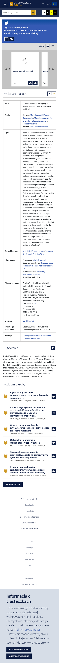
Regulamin (29, 505)
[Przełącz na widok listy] (53, 46)
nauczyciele (27, 274)
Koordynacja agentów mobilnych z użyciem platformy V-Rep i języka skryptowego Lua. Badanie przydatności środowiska (27, 411)
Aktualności (29, 578)
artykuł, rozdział (39, 260)
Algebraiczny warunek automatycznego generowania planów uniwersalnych (29, 395)
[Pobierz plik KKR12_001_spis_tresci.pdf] (30, 83)
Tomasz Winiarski (30, 124)
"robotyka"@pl (38, 251)
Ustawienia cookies (29, 523)
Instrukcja (29, 511)
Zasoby (29, 542)
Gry (29, 565)
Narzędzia (29, 559)
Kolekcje (29, 547)
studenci (36, 274)
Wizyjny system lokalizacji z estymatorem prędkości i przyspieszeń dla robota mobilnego (29, 428)
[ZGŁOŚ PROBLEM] (6, 39)
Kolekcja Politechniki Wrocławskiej (37, 335)
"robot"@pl (27, 251)
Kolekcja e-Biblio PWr (31, 338)
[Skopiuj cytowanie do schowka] (53, 348)
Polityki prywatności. (27, 629)
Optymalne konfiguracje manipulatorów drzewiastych (25, 441)
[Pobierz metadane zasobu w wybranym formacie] (51, 94)
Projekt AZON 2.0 (29, 584)
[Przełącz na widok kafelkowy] (48, 46)
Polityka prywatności (29, 499)
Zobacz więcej (13, 484)
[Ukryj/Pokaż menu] (5, 4)
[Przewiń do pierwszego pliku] (6, 69)
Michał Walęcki (36, 115)
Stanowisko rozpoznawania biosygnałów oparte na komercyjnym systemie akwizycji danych (29, 454)
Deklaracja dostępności (29, 517)
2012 (37, 303)
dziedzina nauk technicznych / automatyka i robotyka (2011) (38, 266)
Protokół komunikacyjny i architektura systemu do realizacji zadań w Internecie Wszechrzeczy (27, 469)
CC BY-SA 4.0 (28, 321)
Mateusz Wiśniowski (39, 121)
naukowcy (41, 271)
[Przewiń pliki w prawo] (49, 69)
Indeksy (29, 553)
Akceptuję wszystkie (19, 656)
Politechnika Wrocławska (40, 126)
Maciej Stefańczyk (41, 118)
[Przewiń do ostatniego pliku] (53, 69)
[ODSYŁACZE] (11, 39)
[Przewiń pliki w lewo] (9, 69)
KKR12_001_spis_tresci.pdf (23, 71)
